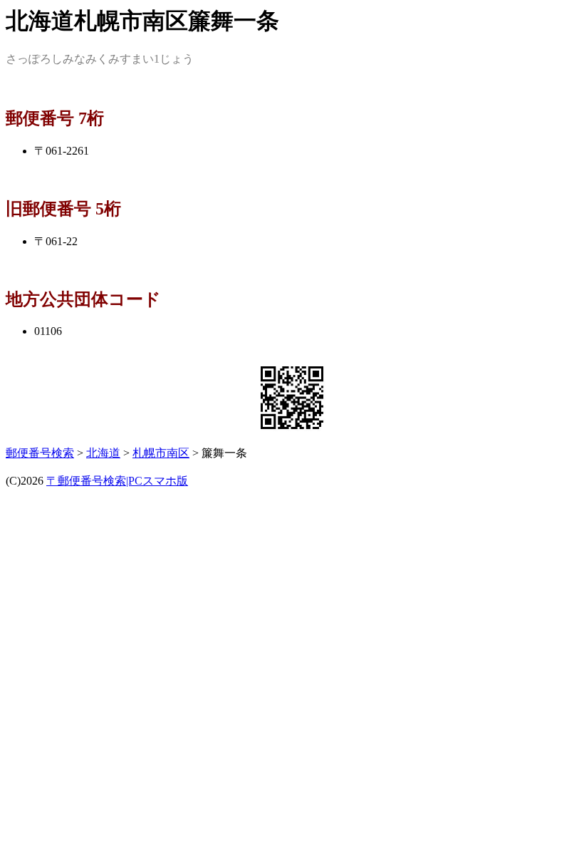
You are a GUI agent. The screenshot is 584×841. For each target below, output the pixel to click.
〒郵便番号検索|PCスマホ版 (117, 481)
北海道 (103, 453)
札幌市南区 (160, 453)
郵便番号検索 (40, 453)
